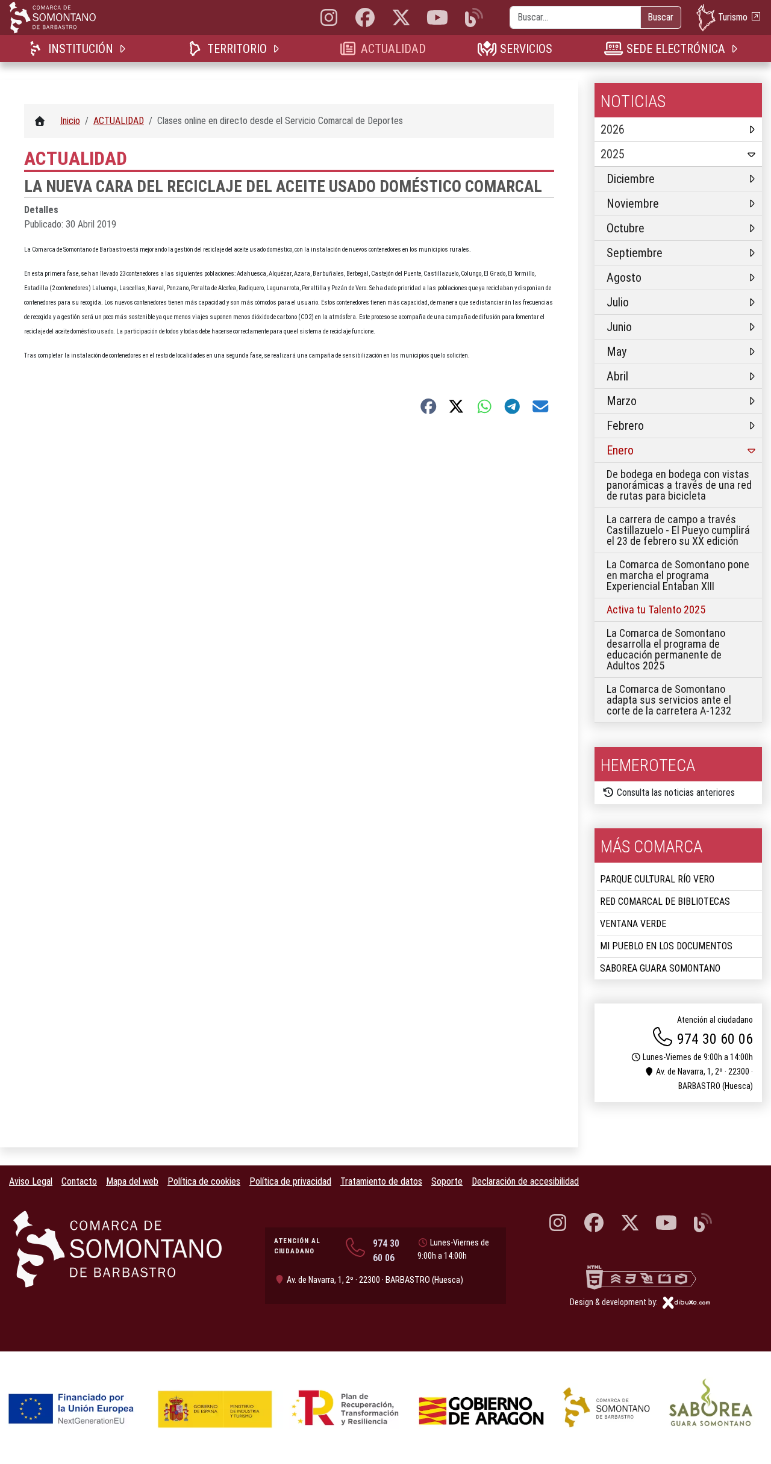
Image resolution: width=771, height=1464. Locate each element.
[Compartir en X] (456, 406)
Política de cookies (203, 1181)
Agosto (624, 277)
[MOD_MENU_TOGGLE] (123, 48)
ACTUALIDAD (393, 49)
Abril (617, 376)
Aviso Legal (30, 1181)
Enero (620, 450)
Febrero (625, 425)
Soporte (447, 1181)
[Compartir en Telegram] (512, 406)
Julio (618, 302)
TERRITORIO (236, 49)
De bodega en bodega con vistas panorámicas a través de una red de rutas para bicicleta (679, 485)
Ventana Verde (633, 923)
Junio (619, 327)
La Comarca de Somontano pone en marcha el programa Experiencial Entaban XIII (678, 575)
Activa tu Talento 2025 (656, 609)
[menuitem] (79, 48)
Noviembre (633, 203)
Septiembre (635, 253)
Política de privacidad (290, 1181)
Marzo (622, 401)
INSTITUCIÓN (80, 49)
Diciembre (631, 179)
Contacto (79, 1181)
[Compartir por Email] (541, 406)
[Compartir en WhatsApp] (485, 406)
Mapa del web (132, 1181)
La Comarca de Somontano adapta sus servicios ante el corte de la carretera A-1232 (669, 700)
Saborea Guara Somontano (660, 968)
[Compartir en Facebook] (429, 406)
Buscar (660, 17)
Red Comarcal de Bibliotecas (665, 901)
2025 (613, 154)
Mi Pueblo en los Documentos (666, 946)
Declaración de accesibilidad (525, 1181)
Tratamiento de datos (381, 1181)
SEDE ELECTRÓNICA (675, 49)
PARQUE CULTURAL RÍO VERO (657, 879)
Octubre (626, 228)
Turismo (733, 16)
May (616, 351)
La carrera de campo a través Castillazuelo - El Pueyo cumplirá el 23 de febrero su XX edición (678, 530)
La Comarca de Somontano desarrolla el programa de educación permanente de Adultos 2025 (666, 649)
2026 (613, 129)
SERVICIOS (526, 49)
